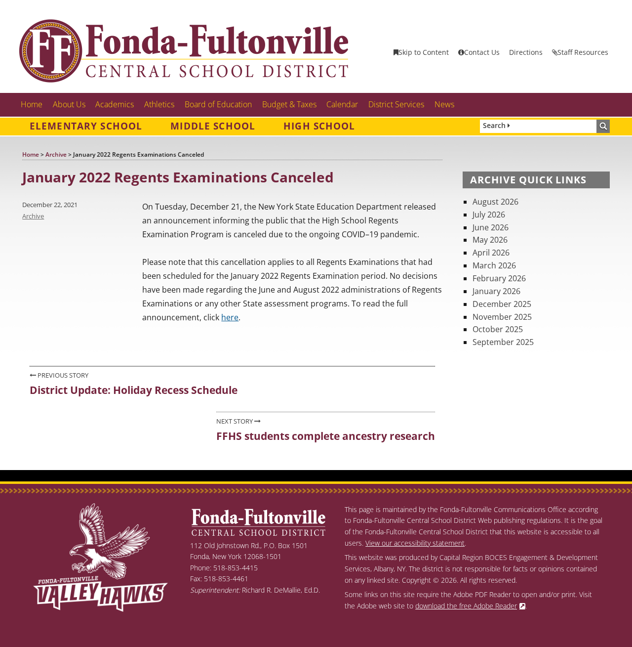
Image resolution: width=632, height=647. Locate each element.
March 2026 (494, 265)
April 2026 (491, 252)
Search (495, 125)
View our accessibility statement (415, 543)
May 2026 (490, 239)
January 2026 (496, 291)
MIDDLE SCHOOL (212, 126)
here (229, 317)
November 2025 (502, 316)
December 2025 (502, 304)
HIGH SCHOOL (319, 126)
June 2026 (491, 227)
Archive (33, 216)
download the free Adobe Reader (466, 605)
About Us (69, 104)
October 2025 (498, 329)
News (444, 104)
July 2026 (489, 214)
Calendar (342, 104)
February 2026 (499, 278)
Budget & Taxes (289, 104)
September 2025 (503, 342)
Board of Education (218, 104)
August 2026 (495, 201)
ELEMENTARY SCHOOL (86, 126)
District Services (396, 104)
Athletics (159, 104)
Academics (114, 104)
